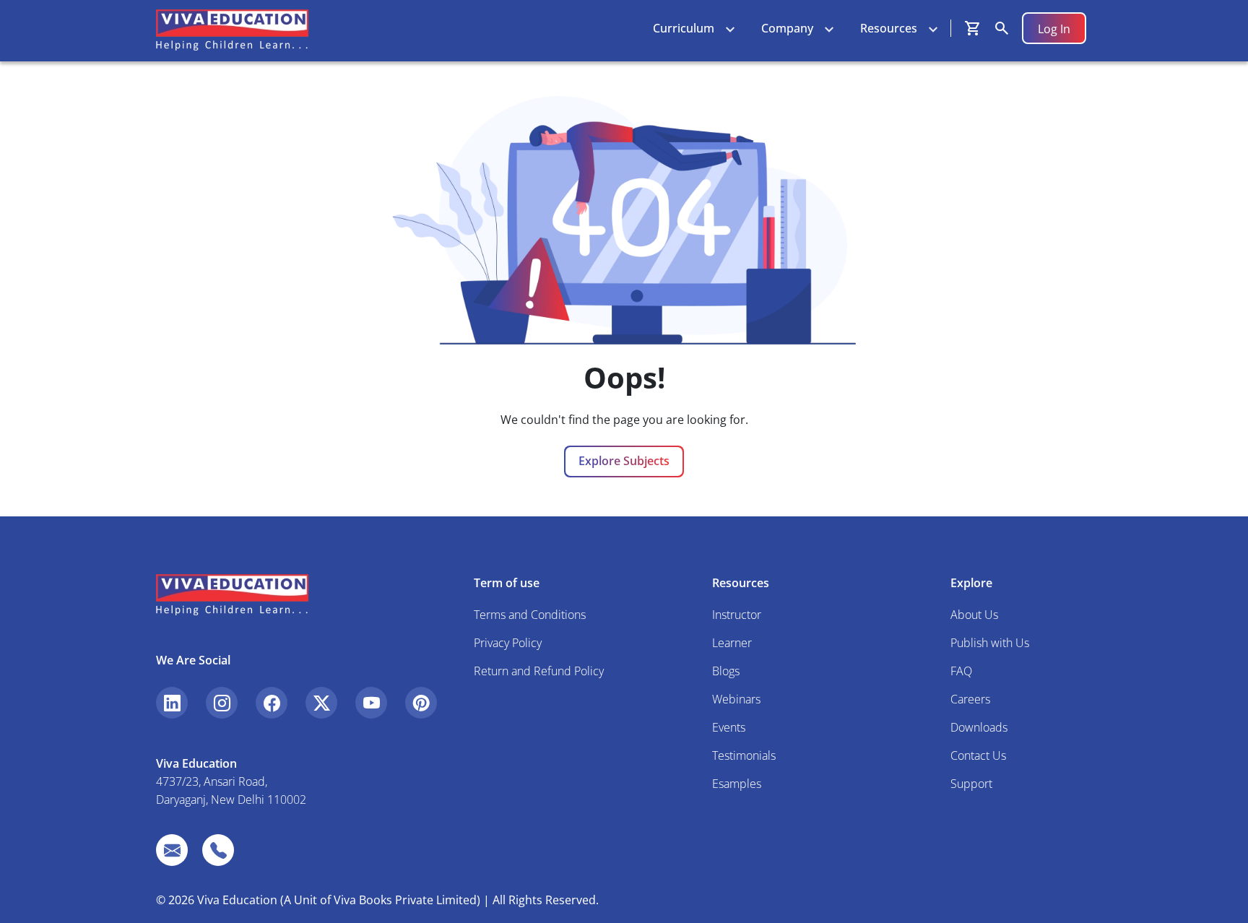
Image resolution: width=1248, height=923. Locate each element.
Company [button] (787, 28)
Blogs (726, 671)
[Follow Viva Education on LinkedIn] (172, 703)
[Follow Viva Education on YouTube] (371, 703)
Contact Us (978, 755)
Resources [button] (888, 28)
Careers (970, 699)
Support (971, 784)
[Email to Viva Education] (172, 850)
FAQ (961, 671)
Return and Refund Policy (539, 671)
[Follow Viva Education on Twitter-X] (321, 703)
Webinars (736, 699)
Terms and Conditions (530, 615)
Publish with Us (989, 643)
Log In (1054, 29)
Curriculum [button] (683, 28)
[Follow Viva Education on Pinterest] (421, 703)
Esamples (736, 784)
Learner (732, 643)
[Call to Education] (218, 850)
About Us (974, 615)
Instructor (736, 615)
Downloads (979, 727)
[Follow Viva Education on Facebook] (271, 703)
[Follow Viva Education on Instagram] (222, 703)
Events (728, 727)
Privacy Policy (508, 643)
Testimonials (744, 755)
